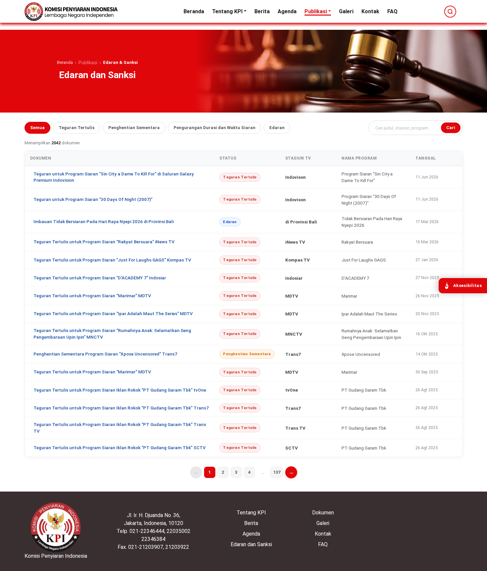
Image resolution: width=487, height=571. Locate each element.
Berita (262, 11)
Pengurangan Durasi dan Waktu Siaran (214, 127)
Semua (37, 127)
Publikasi (315, 11)
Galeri (346, 11)
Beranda (194, 11)
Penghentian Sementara (134, 127)
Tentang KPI (227, 11)
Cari (450, 127)
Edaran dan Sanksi (251, 544)
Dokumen (323, 512)
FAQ (392, 11)
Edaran (277, 127)
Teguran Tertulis (76, 127)
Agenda (287, 11)
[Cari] (450, 12)
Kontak (370, 11)
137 (276, 472)
